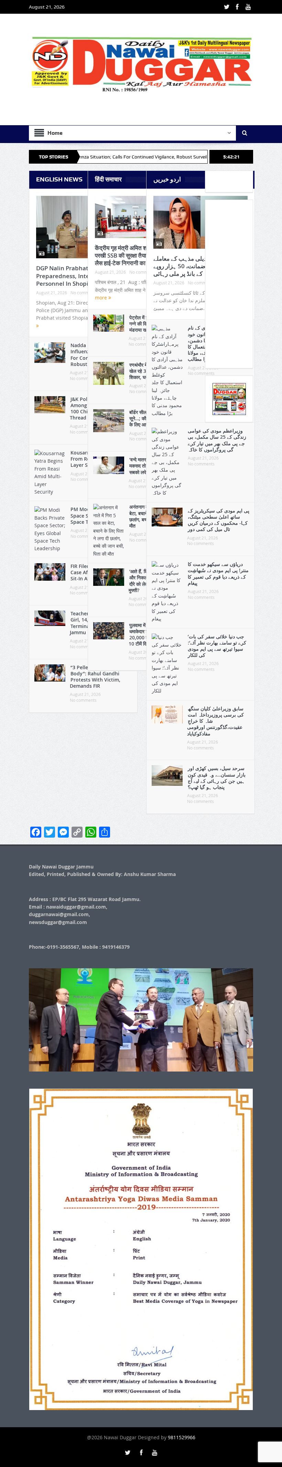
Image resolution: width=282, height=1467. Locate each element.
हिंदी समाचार (108, 179)
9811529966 (181, 1437)
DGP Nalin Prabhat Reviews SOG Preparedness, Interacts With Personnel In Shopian (81, 275)
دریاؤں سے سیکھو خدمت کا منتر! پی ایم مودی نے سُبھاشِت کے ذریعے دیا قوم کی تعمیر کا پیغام (218, 573)
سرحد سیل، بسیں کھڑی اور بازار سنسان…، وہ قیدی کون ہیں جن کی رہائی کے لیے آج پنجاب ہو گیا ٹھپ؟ (217, 777)
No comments (83, 700)
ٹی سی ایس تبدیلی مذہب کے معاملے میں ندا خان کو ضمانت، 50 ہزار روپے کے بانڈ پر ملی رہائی (197, 266)
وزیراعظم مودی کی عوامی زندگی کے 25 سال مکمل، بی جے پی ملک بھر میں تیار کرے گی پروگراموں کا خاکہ (217, 440)
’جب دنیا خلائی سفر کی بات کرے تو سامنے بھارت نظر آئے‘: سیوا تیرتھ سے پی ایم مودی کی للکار (217, 646)
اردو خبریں (167, 179)
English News (59, 179)
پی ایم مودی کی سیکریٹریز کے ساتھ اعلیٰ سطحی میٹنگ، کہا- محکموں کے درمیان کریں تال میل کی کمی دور (218, 520)
